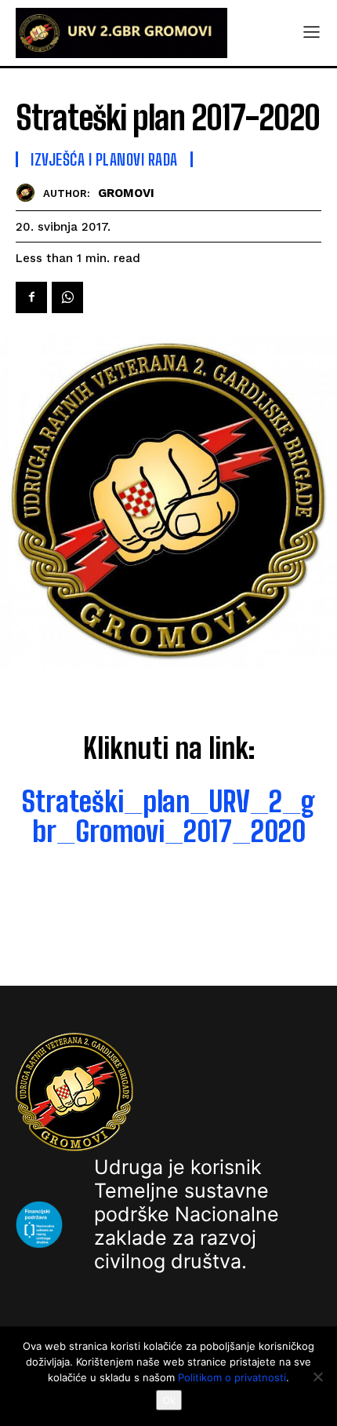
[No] (317, 1376)
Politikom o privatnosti (232, 1377)
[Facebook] (31, 297)
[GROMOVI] (29, 192)
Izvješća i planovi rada (104, 159)
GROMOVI (126, 193)
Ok (169, 1400)
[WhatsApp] (67, 297)
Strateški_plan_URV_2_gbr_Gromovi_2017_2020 (168, 816)
